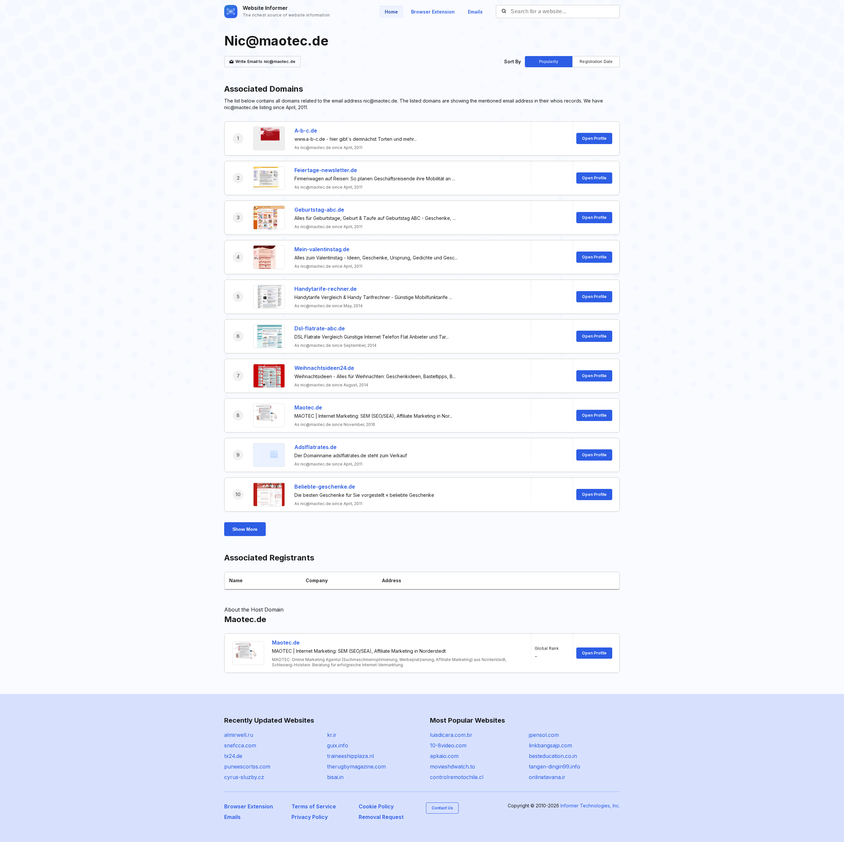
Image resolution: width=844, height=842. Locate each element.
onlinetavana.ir (547, 777)
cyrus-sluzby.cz (244, 777)
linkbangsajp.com (550, 745)
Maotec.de (308, 407)
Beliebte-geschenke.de (324, 486)
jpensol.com (544, 735)
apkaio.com (444, 756)
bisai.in (335, 777)
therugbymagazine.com (356, 766)
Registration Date (596, 61)
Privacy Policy (309, 817)
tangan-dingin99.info (554, 766)
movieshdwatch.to (452, 766)
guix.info (337, 745)
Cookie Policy (376, 806)
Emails (475, 12)
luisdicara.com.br (451, 735)
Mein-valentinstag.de (321, 249)
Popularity (548, 61)
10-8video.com (448, 745)
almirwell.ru (238, 735)
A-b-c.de (305, 130)
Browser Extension (433, 12)
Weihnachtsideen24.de (324, 368)
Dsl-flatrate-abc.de (319, 328)
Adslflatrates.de (315, 447)
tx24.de (233, 756)
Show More (244, 529)
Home (391, 12)
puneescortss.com (247, 766)
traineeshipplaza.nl (350, 756)
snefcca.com (240, 745)
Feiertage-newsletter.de (325, 170)
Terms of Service (313, 806)
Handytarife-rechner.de (325, 289)
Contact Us (442, 807)
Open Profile (594, 138)
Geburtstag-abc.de (319, 209)
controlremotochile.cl (456, 777)
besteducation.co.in (553, 756)
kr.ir (332, 735)
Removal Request (381, 817)
